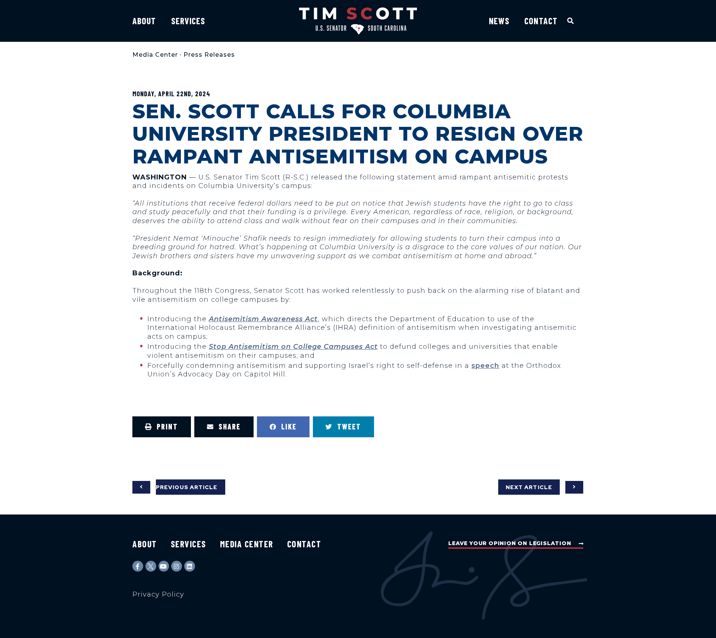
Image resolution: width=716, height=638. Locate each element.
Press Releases (209, 54)
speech (485, 366)
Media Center (155, 54)
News (499, 20)
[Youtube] (163, 566)
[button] (570, 20)
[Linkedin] (189, 566)
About (144, 20)
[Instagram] (176, 566)
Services (188, 20)
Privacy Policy (158, 594)
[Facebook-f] (137, 566)
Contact (541, 20)
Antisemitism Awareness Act (263, 319)
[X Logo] (150, 566)
